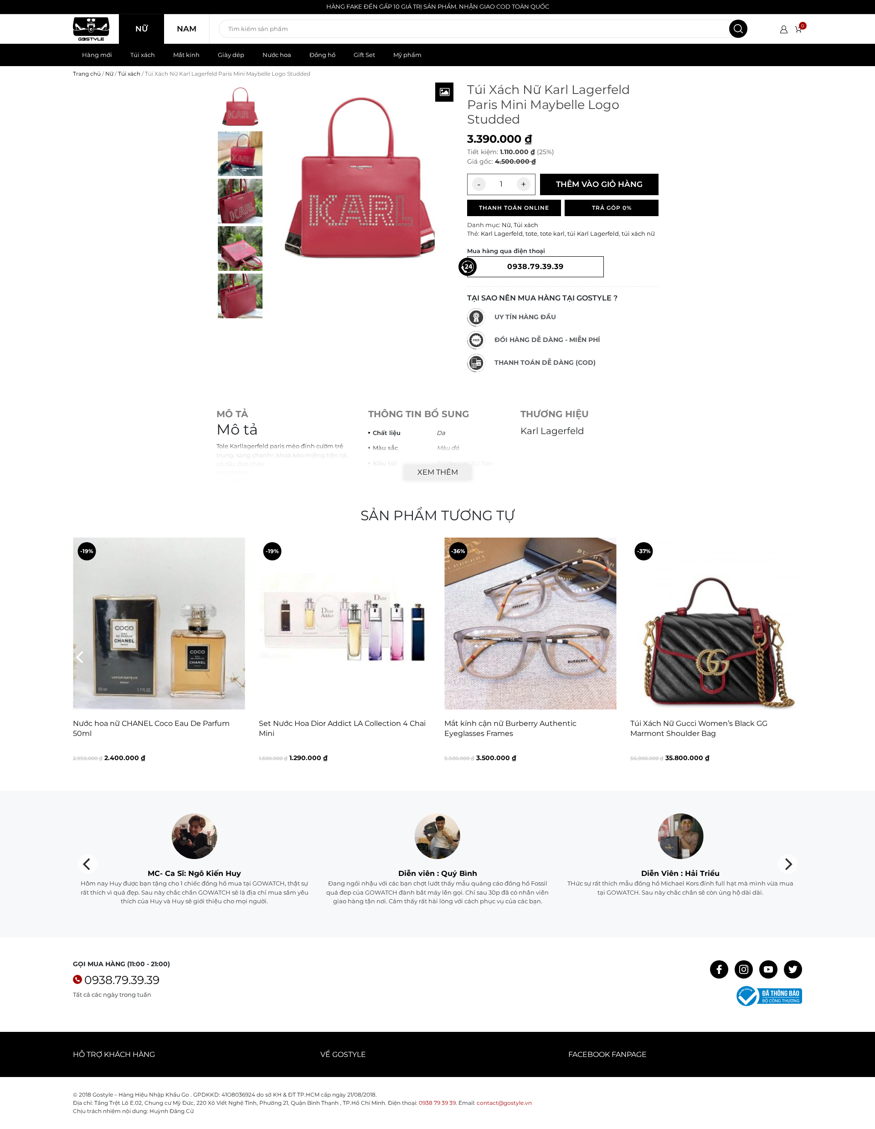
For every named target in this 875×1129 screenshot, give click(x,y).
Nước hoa (276, 54)
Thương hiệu (554, 414)
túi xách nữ (638, 233)
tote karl (552, 233)
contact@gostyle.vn (504, 1102)
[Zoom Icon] (444, 92)
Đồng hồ (322, 54)
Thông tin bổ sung (418, 414)
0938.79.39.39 (122, 980)
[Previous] (81, 657)
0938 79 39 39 (437, 1102)
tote (531, 233)
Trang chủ (87, 73)
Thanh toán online (514, 207)
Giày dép (231, 54)
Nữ (141, 28)
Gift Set (364, 54)
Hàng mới (97, 54)
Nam (186, 28)
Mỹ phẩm (407, 54)
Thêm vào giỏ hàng (599, 184)
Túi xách (142, 54)
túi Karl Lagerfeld (593, 233)
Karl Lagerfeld (502, 233)
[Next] (794, 657)
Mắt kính (186, 54)
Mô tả (232, 414)
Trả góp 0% (612, 207)
